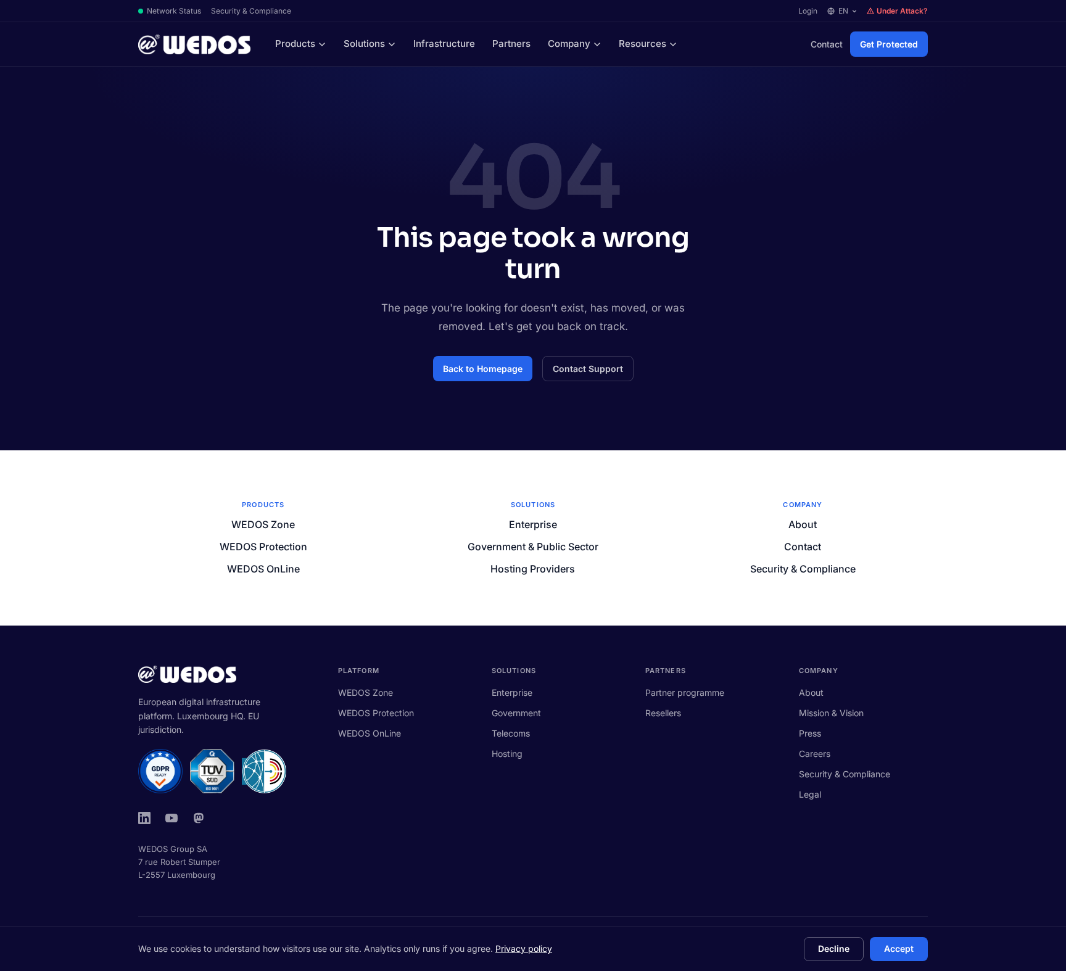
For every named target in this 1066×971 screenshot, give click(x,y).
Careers (814, 753)
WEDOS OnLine (263, 569)
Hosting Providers (532, 569)
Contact (827, 44)
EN (843, 10)
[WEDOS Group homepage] (194, 44)
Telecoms (511, 733)
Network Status (174, 10)
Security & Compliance (251, 10)
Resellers (663, 713)
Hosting (507, 753)
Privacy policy (523, 948)
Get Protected (889, 44)
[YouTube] (171, 818)
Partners (511, 43)
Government (516, 713)
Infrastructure (444, 43)
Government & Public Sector (533, 546)
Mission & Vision (831, 713)
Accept (899, 948)
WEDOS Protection (263, 546)
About (802, 524)
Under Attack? (902, 10)
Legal (810, 794)
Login (807, 10)
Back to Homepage (483, 368)
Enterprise (533, 524)
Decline (833, 948)
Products (295, 43)
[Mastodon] (198, 818)
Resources (642, 43)
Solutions (364, 43)
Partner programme (684, 692)
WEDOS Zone (263, 524)
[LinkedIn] (144, 818)
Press (810, 733)
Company (569, 43)
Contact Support (588, 368)
